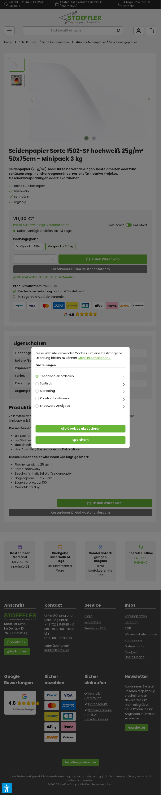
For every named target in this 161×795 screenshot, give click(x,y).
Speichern (80, 440)
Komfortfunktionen (54, 398)
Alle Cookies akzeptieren (80, 428)
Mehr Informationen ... (94, 358)
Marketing (47, 391)
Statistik (46, 384)
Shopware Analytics (55, 406)
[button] (7, 788)
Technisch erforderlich (57, 376)
